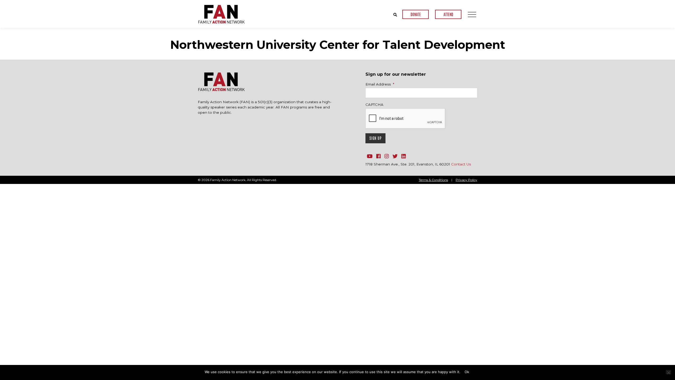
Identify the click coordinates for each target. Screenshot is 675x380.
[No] (668, 372)
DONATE (416, 14)
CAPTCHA (374, 104)
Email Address (379, 84)
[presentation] (405, 118)
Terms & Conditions (433, 180)
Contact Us (461, 164)
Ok (467, 372)
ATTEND (448, 14)
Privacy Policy (466, 180)
